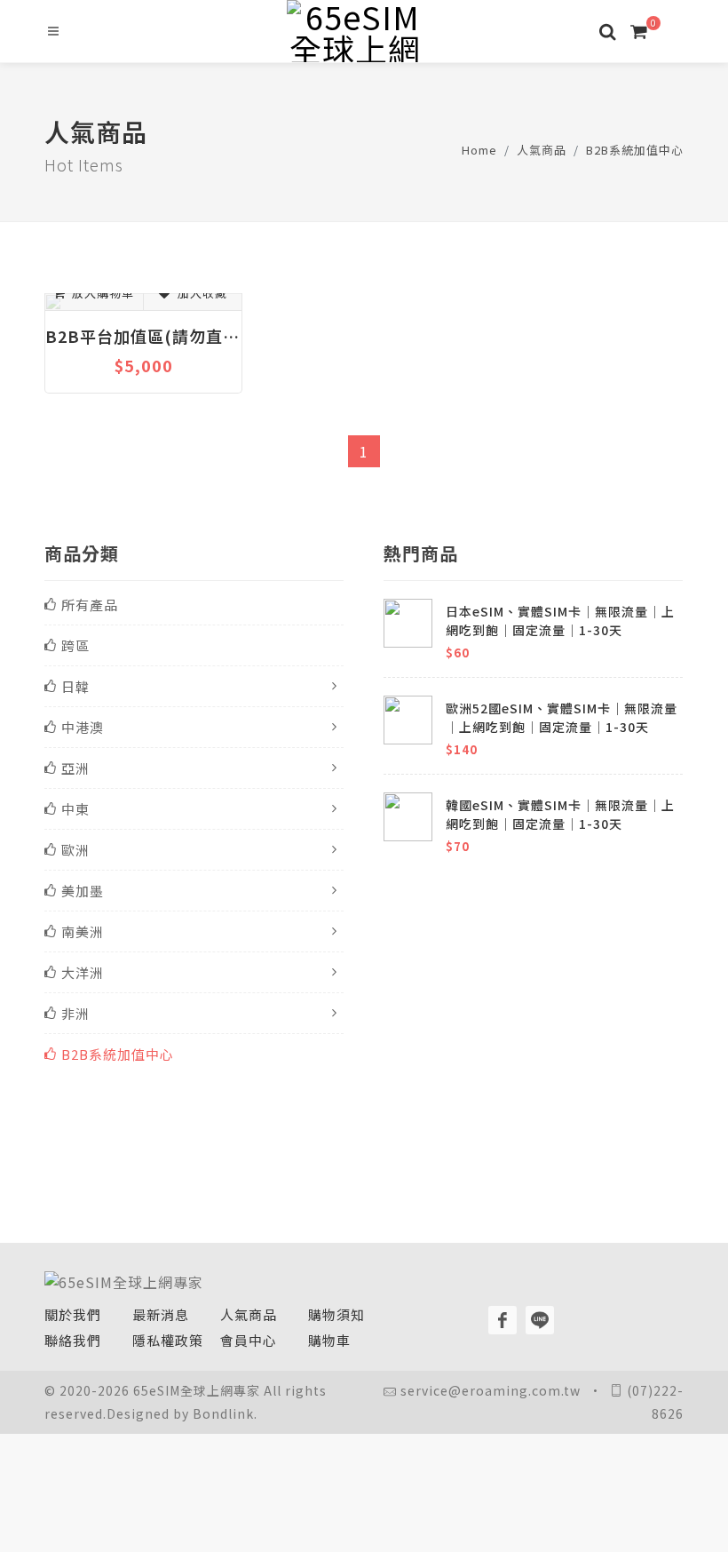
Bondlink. (225, 1413)
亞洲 (75, 768)
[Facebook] (502, 1320)
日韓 (75, 686)
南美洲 (82, 931)
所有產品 (89, 604)
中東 (75, 809)
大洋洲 (82, 972)
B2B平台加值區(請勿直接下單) (143, 335)
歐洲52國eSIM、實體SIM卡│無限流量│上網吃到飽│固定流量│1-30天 (561, 717)
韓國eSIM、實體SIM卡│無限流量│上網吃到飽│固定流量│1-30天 (560, 814)
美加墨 (82, 890)
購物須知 (336, 1314)
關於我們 (72, 1314)
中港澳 (82, 727)
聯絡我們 (72, 1340)
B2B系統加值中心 (635, 149)
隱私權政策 (167, 1340)
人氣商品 (541, 149)
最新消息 (160, 1314)
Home (479, 149)
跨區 (75, 645)
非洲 (75, 1013)
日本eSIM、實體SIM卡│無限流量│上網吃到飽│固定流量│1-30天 (560, 620)
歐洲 (75, 849)
